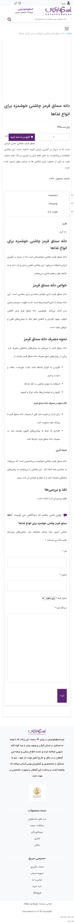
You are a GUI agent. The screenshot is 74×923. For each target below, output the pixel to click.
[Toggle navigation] (66, 28)
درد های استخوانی (37, 819)
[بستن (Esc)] (72, 917)
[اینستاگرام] (19, 3)
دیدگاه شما (61, 608)
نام (64, 551)
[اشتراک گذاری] (69, 917)
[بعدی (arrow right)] (69, 921)
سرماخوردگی (37, 832)
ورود (63, 4)
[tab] (37, 195)
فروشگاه (37, 893)
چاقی (37, 845)
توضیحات (52, 204)
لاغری (37, 839)
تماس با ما (37, 880)
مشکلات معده (37, 826)
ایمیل (63, 575)
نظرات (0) (52, 212)
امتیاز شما (61, 598)
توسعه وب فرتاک (30, 904)
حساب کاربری (37, 867)
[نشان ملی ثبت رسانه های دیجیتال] (37, 792)
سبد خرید (37, 886)
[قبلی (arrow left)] (72, 921)
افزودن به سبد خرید (20, 137)
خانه (69, 34)
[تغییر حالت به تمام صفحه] (65, 917)
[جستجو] (9, 19)
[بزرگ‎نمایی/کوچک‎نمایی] (61, 917)
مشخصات (52, 195)
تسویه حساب (37, 873)
